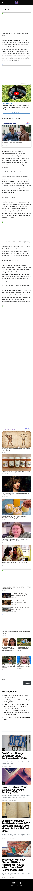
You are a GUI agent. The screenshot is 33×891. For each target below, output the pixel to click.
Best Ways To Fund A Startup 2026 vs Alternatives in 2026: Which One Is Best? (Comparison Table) (16, 712)
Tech (3, 749)
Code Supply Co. (22, 885)
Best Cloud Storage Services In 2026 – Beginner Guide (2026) (16, 696)
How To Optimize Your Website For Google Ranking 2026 (17, 701)
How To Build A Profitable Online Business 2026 (17, 718)
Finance (4, 817)
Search (3, 679)
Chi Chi (3, 839)
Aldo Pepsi (4, 766)
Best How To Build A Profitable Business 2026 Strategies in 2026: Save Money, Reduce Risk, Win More (16, 706)
